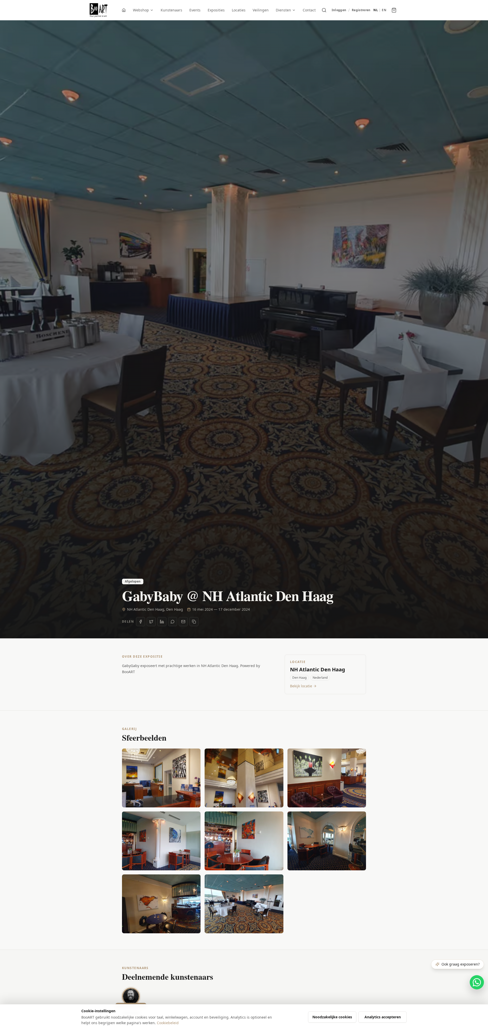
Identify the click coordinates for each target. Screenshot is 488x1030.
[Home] (124, 10)
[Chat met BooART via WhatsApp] (477, 982)
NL (375, 10)
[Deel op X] (151, 621)
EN (384, 10)
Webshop (141, 10)
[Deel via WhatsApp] (172, 621)
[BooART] (98, 10)
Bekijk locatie (301, 686)
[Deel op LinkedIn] (161, 621)
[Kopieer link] (194, 621)
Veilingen (261, 10)
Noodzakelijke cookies (332, 1017)
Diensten (283, 10)
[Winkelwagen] (394, 10)
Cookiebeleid (168, 1022)
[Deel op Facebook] (140, 621)
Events (195, 10)
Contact (309, 10)
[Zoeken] (324, 10)
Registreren (361, 10)
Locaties (239, 10)
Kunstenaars (171, 10)
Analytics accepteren (382, 1017)
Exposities (216, 10)
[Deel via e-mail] (183, 621)
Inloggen (339, 10)
